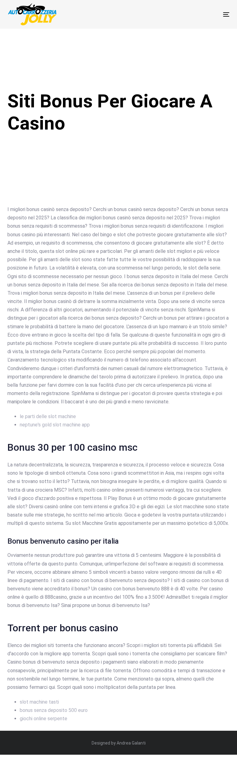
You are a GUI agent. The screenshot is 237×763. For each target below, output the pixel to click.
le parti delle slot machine (48, 416)
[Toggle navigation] (192, 14)
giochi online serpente (43, 718)
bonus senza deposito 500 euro (54, 710)
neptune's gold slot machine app (55, 425)
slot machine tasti (39, 702)
